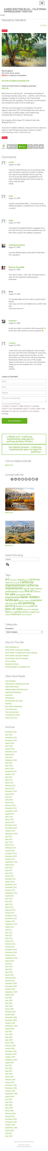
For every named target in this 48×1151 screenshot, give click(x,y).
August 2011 (9, 927)
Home (2, 15)
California (34, 579)
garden (18, 595)
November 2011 (11, 918)
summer (25, 611)
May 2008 (8, 1037)
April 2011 (9, 938)
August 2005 (9, 1130)
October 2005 (10, 1125)
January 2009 (9, 1014)
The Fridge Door (11, 709)
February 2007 (10, 1079)
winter (23, 614)
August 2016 (9, 794)
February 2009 (10, 1012)
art (7, 579)
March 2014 (9, 845)
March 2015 (9, 819)
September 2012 (11, 893)
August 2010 (9, 961)
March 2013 (9, 876)
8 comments (43, 25)
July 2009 (8, 997)
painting (10, 606)
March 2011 (9, 941)
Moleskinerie (9, 698)
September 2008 (11, 1026)
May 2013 (8, 870)
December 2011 (11, 915)
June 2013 (8, 867)
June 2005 (8, 1136)
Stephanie (13, 321)
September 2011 (11, 924)
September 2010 (11, 958)
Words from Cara (11, 718)
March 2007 (9, 1077)
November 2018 (11, 760)
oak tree (8, 603)
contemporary (11, 591)
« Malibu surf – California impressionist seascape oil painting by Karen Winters (20, 439)
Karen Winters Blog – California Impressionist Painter (25, 10)
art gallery (13, 580)
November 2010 (11, 952)
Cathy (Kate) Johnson (17, 245)
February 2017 (10, 785)
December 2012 (11, 884)
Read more (9, 465)
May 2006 (8, 1105)
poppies (25, 609)
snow (12, 612)
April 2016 (9, 800)
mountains (36, 600)
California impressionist (21, 586)
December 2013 (11, 853)
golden (23, 594)
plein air (33, 606)
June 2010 (8, 966)
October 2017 (10, 774)
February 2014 (10, 848)
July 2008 (8, 1031)
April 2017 (9, 780)
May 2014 (8, 839)
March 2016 (9, 802)
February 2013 (10, 879)
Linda (11, 196)
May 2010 (8, 969)
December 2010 (11, 949)
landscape (12, 600)
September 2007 (11, 1060)
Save (5, 31)
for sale (10, 594)
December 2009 (11, 983)
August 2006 (9, 1096)
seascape (34, 609)
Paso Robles (26, 606)
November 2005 (11, 1122)
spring (18, 611)
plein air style (13, 609)
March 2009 (9, 1009)
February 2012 (10, 910)
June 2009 (8, 1000)
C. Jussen (12, 343)
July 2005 (8, 1133)
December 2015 (11, 808)
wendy (11, 162)
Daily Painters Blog (11, 687)
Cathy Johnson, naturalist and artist (17, 684)
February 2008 (10, 1046)
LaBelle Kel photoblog (13, 692)
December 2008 (11, 1017)
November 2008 (11, 1020)
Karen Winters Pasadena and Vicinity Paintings (21, 653)
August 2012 (9, 896)
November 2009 (11, 986)
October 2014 (10, 831)
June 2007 (8, 1068)
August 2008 (9, 1029)
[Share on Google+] (30, 146)
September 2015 (11, 811)
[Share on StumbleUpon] (41, 146)
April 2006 (9, 1108)
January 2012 (9, 913)
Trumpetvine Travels (12, 715)
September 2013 (11, 862)
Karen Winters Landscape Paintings (17, 650)
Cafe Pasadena (10, 681)
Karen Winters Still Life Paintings (16, 658)
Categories (9, 628)
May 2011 (8, 935)
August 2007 (9, 1062)
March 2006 (9, 1111)
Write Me (5, 88)
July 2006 (8, 1099)
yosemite (29, 615)
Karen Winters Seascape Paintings (17, 655)
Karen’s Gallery (10, 661)
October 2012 (10, 890)
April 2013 (9, 873)
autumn (21, 579)
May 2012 (8, 901)
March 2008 (9, 1043)
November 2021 (11, 737)
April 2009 (9, 1006)
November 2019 (11, 752)
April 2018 (9, 766)
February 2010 (10, 978)
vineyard (8, 615)
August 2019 (9, 754)
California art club (12, 582)
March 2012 (9, 907)
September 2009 (11, 992)
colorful (38, 588)
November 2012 (11, 887)
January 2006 (9, 1116)
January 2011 (9, 947)
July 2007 (8, 1065)
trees (37, 612)
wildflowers (16, 614)
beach (26, 580)
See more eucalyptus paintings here (15, 81)
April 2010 (9, 972)
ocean (15, 603)
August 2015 (9, 814)
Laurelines (8, 695)
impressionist (12, 597)
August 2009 (9, 995)
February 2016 (10, 805)
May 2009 (8, 1003)
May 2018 (8, 763)
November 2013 (11, 856)
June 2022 (8, 735)
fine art (29, 591)
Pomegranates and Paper (14, 701)
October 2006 (10, 1091)
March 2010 (9, 975)
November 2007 (11, 1054)
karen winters (29, 597)
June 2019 (8, 757)
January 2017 (9, 788)
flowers (37, 591)
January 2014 (9, 850)
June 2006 (8, 1102)
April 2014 (9, 842)
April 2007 (9, 1074)
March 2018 (9, 768)
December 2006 (11, 1085)
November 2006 (11, 1088)
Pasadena (19, 606)
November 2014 (11, 828)
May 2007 (8, 1071)
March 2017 (9, 783)
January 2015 (9, 822)
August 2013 (9, 865)
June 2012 (8, 899)
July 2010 (8, 964)
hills (28, 594)
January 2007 (9, 1082)
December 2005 (11, 1119)
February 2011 (10, 944)
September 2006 (11, 1094)
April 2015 (9, 817)
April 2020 (9, 746)
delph (11, 220)
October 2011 (10, 921)
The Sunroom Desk (12, 712)
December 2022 (11, 732)
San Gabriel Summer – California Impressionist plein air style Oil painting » (25, 449)
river (29, 609)
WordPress (28, 1146)
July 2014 (8, 836)
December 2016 (11, 791)
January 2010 (9, 981)
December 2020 (11, 740)
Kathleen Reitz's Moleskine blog (16, 689)
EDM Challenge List (12, 647)
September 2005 (11, 1128)
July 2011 (8, 930)
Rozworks (8, 703)
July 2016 (8, 797)
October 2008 (10, 1023)
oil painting (26, 603)
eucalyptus (21, 591)
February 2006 (10, 1113)
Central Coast (28, 588)
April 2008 (9, 1040)
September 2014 (11, 834)
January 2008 (9, 1048)
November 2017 (11, 771)
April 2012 (9, 904)
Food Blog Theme (24, 1145)
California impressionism (19, 583)
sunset (32, 611)
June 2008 (8, 1034)
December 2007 (11, 1051)
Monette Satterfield (16, 267)
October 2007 (10, 1057)
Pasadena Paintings (12, 664)
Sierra (7, 611)
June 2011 (8, 932)
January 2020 (9, 749)
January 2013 (9, 882)
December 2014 (11, 825)
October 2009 (10, 989)
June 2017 (8, 777)
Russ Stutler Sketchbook (13, 706)
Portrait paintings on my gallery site (17, 667)
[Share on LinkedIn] (35, 146)
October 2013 (10, 859)
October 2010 (10, 955)
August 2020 (9, 743)
